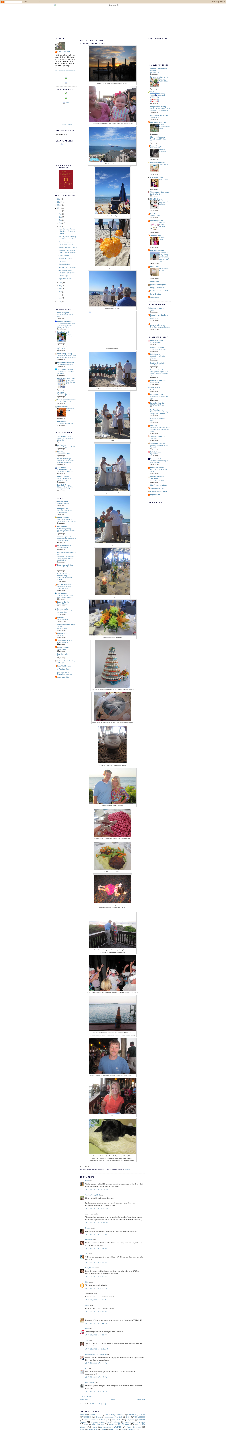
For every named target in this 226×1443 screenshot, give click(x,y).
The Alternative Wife (64, 640)
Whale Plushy (154, 382)
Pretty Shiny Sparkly (64, 354)
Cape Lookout (154, 319)
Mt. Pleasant (123, 1424)
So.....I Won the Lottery (157, 480)
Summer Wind (62, 502)
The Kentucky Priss (157, 488)
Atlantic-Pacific (62, 407)
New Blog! (153, 438)
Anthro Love (95, 1415)
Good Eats (105, 1422)
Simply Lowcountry (157, 288)
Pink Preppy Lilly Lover (158, 485)
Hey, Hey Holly (62, 654)
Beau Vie (153, 214)
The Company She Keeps (159, 192)
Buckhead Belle (155, 459)
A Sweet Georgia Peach (158, 491)
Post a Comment (86, 1396)
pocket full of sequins (158, 284)
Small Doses (154, 267)
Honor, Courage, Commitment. (156, 147)
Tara (86, 1340)
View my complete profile (65, 71)
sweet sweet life (63, 677)
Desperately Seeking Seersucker (157, 477)
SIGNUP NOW (154, 117)
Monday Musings (64, 264)
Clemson (99, 1417)
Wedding (114, 1429)
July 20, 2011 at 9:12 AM (96, 1248)
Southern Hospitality (157, 363)
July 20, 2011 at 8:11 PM (96, 1335)
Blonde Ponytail (63, 476)
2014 (59, 199)
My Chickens (154, 454)
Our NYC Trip (154, 72)
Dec (60, 211)
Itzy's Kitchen (155, 281)
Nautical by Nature (156, 308)
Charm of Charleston (157, 137)
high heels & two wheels (159, 115)
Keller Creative (155, 294)
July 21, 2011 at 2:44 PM (96, 1363)
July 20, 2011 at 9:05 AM (96, 1234)
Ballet (106, 1415)
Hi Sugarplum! (62, 509)
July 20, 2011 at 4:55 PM (96, 1288)
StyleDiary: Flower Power (65, 423)
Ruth (87, 1328)
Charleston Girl (63, 51)
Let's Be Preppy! (156, 452)
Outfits (117, 1426)
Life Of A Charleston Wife (159, 291)
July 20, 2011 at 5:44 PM (96, 1311)
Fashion (116, 1419)
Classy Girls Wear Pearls (66, 378)
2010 (59, 302)
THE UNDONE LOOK (64, 402)
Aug (60, 223)
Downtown (94, 1420)
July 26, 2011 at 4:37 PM (96, 1391)
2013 (59, 202)
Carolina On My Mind (92, 1195)
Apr (60, 289)
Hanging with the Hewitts (159, 77)
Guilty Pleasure (64, 256)
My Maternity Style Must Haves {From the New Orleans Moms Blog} (160, 429)
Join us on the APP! (63, 454)
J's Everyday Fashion (65, 369)
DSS (87, 1368)
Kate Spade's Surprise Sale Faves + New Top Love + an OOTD (159, 373)
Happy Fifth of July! (65, 279)
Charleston (86, 1417)
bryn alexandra (62, 609)
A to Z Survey (163, 179)
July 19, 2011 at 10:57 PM (96, 1223)
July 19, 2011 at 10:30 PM (96, 1208)
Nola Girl (153, 426)
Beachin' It (131, 1415)
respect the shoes (63, 347)
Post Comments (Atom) (98, 1404)
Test (58, 656)
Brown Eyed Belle (156, 340)
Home (113, 1400)
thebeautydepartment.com (66, 400)
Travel (103, 1429)
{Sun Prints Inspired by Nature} (160, 328)
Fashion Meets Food (64, 321)
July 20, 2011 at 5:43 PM (96, 1300)
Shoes (82, 1429)
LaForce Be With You (157, 380)
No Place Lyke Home (157, 410)
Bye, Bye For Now (156, 194)
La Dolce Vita (155, 354)
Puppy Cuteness (134, 1427)
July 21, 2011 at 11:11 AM (96, 1349)
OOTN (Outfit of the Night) (67, 267)
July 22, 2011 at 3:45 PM (96, 1377)
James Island (129, 1422)
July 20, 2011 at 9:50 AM (96, 1277)
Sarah (87, 1305)
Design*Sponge (63, 517)
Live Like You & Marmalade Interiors (64, 673)
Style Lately (61, 349)
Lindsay (88, 1228)
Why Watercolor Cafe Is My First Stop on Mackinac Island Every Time (66, 325)
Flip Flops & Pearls (157, 394)
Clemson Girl (62, 526)
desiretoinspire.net (64, 537)
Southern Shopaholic (158, 436)
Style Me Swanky (156, 199)
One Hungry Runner (157, 250)
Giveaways (94, 1422)
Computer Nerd (109, 1417)
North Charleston (105, 1427)
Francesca (89, 1240)
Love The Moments (64, 666)
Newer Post (84, 1400)
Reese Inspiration (63, 620)
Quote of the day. (62, 604)
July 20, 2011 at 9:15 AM (96, 1262)
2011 (59, 208)
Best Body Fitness (63, 485)
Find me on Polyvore (66, 124)
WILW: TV (153, 389)
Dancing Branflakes (64, 584)
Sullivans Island (92, 1429)
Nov (60, 214)
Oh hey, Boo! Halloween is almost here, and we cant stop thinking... (65, 558)
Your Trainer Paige (64, 436)
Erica (87, 1181)
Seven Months (163, 164)
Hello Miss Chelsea (64, 546)
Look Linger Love (156, 221)
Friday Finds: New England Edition (70, 382)
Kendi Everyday (63, 313)
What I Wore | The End (64, 395)
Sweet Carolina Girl (157, 403)
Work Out (131, 1429)
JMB (87, 1254)
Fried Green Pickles (157, 162)
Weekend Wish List (63, 503)
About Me (83, 1415)
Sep (60, 220)
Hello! (152, 310)
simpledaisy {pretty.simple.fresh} (157, 325)
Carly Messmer (90, 1268)
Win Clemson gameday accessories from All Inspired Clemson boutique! (66, 530)
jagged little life (63, 647)
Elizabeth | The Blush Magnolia (96, 1354)
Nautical (94, 1427)
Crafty (128, 1417)
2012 (59, 205)
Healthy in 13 (61, 649)
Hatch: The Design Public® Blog (64, 575)
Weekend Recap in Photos (68, 247)
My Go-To (153, 421)
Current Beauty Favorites (65, 364)
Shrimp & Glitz (155, 235)
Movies (111, 1424)
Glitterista (60, 618)
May (61, 286)
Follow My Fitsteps (64, 459)
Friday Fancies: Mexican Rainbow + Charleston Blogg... (67, 231)
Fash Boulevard (63, 332)
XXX (87, 1282)
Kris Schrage (89, 1382)
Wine (123, 1429)
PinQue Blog (62, 421)
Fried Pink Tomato (157, 468)
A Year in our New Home (158, 349)
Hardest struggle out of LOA (66, 447)
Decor (86, 1420)
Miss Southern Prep (157, 419)
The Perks (153, 92)
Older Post (141, 1400)
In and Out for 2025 (156, 342)
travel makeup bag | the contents (163, 203)
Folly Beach (131, 1420)
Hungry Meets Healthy (158, 107)
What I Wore (61, 393)
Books (143, 1415)
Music (137, 1424)
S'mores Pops (63, 276)
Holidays (116, 1422)
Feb (60, 295)
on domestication (62, 547)
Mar (60, 292)
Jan (60, 298)
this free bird (62, 633)
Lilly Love (141, 1422)
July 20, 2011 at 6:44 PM (96, 1323)
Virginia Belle (155, 495)
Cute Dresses (139, 1417)
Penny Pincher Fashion (65, 362)
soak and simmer (156, 177)
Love (86, 1424)
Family (104, 1420)
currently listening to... (157, 365)
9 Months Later (62, 628)
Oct (60, 217)
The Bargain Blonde (157, 443)
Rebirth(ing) (61, 635)
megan (87, 1317)
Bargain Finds (117, 1415)
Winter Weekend (62, 642)
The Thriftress (62, 593)
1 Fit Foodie (61, 468)
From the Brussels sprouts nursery (164, 126)
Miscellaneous (98, 1424)
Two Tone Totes (155, 216)
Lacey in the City (63, 602)
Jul (60, 226)
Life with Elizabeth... (157, 347)
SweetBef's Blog (156, 387)
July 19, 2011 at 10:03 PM (96, 1189)
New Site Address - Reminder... (163, 224)
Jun (60, 282)
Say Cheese (154, 297)
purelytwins (61, 445)
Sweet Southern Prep (158, 370)
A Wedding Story (63, 669)
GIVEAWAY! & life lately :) (158, 405)
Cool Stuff (118, 1417)
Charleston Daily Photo (158, 122)
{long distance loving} (65, 565)
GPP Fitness (61, 452)
